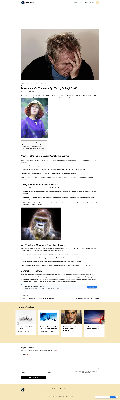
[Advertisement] (60, 14)
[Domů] (21, 83)
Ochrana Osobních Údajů (66, 396)
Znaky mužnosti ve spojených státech (31, 146)
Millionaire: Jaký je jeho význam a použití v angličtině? (70, 328)
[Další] (102, 323)
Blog (81, 2)
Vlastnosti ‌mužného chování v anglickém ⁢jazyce (34, 144)
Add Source (113, 397)
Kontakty (92, 2)
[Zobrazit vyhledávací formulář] (97, 2)
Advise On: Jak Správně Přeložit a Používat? (87, 297)
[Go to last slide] (18, 323)
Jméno (24, 372)
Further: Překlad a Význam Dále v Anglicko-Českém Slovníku (37, 297)
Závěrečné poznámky (27, 150)
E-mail (50, 372)
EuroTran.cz (25, 91)
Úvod (75, 2)
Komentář (25, 354)
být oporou (27, 204)
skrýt (38, 142)
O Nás (86, 2)
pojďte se (60, 95)
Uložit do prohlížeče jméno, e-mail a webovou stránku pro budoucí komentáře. (86, 371)
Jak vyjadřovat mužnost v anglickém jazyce (33, 148)
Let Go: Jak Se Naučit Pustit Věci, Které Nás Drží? (92, 328)
